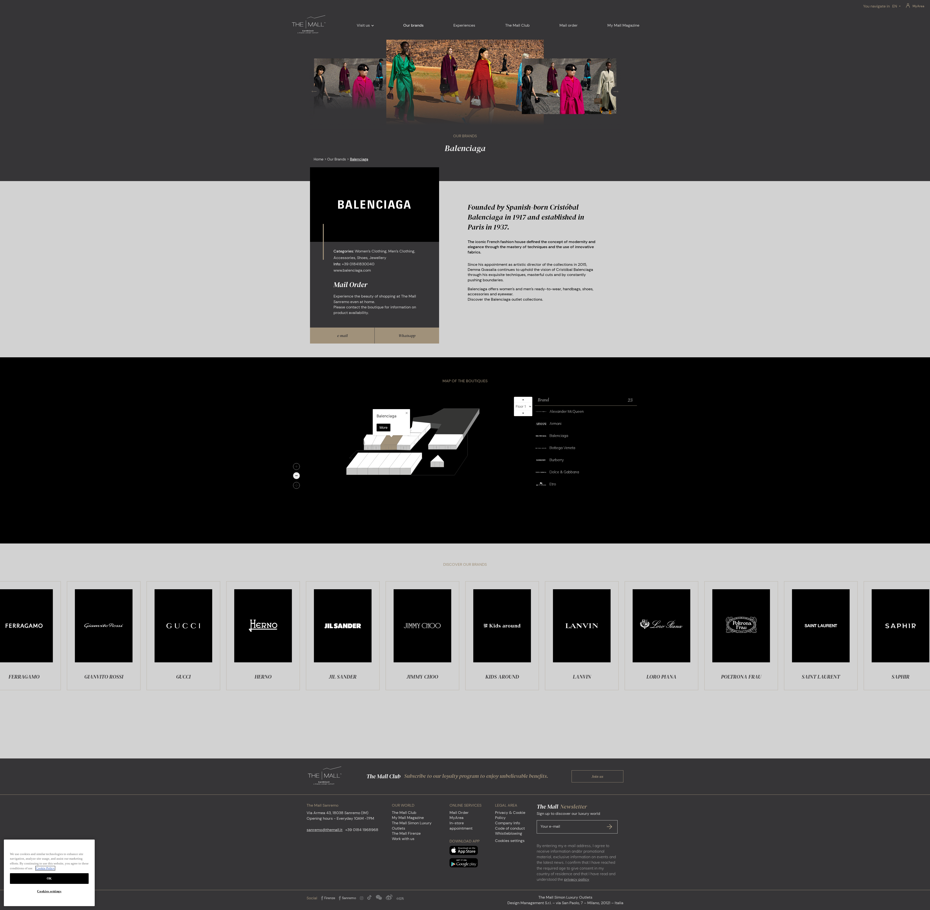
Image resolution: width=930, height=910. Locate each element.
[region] (49, 873)
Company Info (507, 823)
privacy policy (576, 879)
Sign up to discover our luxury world (568, 820)
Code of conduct (510, 828)
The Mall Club (404, 812)
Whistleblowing (508, 833)
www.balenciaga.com (352, 270)
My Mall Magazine (408, 817)
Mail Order (459, 812)
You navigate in (876, 6)
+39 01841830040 (358, 264)
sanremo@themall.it (324, 829)
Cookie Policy (45, 868)
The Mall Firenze (406, 833)
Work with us (403, 838)
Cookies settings (510, 840)
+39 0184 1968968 (361, 829)
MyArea (918, 6)
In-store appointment (461, 825)
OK (49, 878)
